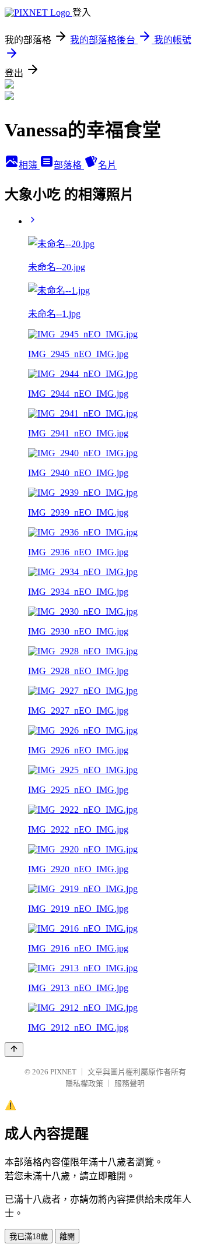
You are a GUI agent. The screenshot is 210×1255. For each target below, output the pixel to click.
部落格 (69, 165)
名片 (107, 165)
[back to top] (14, 1049)
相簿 (29, 165)
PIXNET (63, 1071)
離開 (67, 1236)
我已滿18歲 (28, 1236)
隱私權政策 (84, 1083)
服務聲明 (129, 1083)
